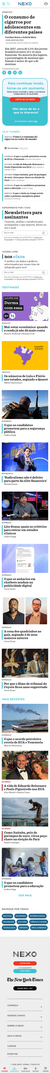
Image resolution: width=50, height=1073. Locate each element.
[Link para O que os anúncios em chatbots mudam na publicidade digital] (25, 558)
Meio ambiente (39, 928)
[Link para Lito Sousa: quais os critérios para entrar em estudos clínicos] (25, 505)
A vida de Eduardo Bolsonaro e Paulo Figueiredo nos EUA (25, 787)
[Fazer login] (46, 4)
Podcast (6, 323)
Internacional (37, 916)
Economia (21, 916)
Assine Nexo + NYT (25, 988)
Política (7, 916)
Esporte (23, 928)
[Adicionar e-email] (43, 233)
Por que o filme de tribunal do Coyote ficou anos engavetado (25, 685)
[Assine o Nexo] (4, 1069)
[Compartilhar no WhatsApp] (20, 73)
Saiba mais (23, 148)
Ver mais (25, 895)
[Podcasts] (25, 1069)
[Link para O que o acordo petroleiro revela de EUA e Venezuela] (25, 718)
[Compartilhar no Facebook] (4, 73)
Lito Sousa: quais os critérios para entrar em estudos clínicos (25, 530)
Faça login (25, 971)
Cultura (22, 922)
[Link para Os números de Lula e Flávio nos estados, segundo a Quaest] (25, 355)
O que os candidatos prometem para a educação (23, 884)
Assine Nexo (25, 963)
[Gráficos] (15, 1069)
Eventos (12, 1054)
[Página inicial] (25, 3)
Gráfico (8, 193)
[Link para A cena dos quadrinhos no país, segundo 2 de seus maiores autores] (25, 610)
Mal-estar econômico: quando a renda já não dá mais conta (26, 328)
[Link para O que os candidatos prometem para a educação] (25, 862)
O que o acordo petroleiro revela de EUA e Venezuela (23, 740)
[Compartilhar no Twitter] (10, 73)
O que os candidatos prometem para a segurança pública (24, 428)
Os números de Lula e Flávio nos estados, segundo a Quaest (26, 377)
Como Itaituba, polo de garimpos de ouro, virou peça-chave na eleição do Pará (25, 177)
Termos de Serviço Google (26, 239)
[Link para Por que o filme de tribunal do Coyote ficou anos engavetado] (25, 663)
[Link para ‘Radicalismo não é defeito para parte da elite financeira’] (25, 456)
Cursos (11, 1046)
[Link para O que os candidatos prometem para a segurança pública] (25, 404)
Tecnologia (9, 928)
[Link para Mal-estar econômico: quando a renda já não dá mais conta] (25, 306)
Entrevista (7, 474)
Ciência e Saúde (39, 922)
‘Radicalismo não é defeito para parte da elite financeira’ (25, 479)
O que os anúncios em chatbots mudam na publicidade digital (19, 582)
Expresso (8, 157)
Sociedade (8, 922)
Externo (8, 164)
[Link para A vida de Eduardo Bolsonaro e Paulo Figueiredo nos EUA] (25, 765)
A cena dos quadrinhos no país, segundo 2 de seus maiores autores (22, 635)
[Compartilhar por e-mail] (15, 73)
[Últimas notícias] (36, 1069)
